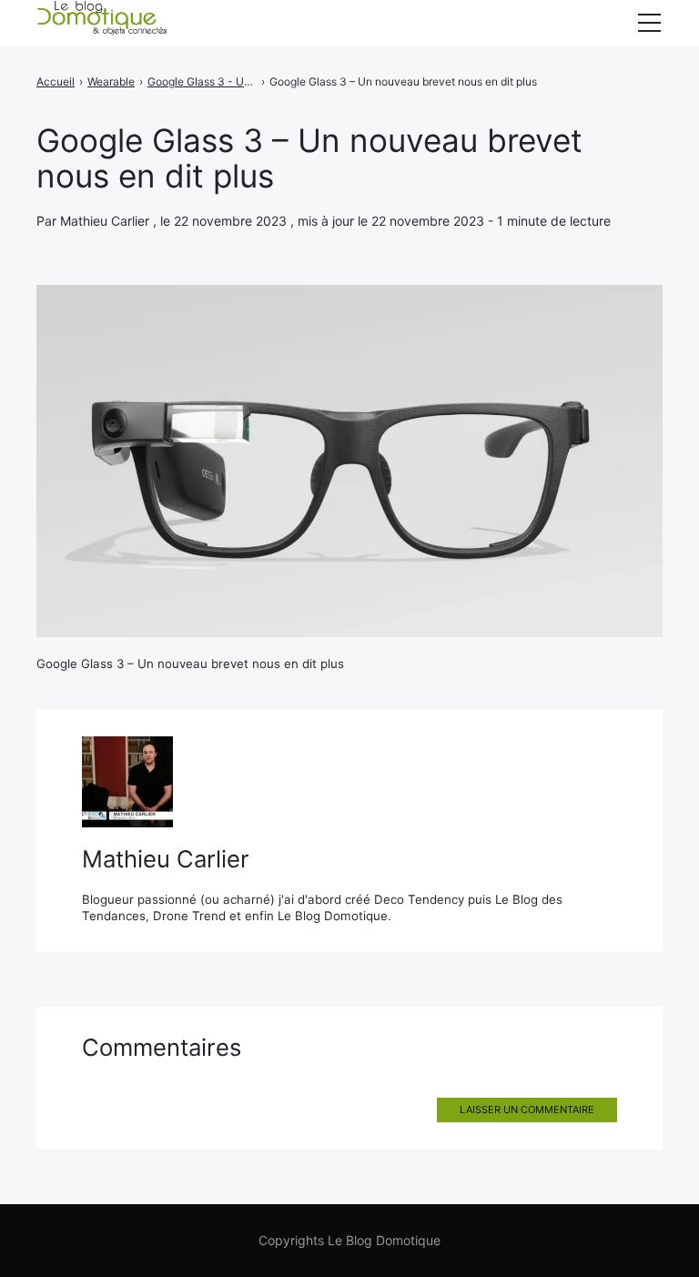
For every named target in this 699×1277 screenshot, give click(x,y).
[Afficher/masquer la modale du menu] (649, 22)
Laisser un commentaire (527, 1109)
